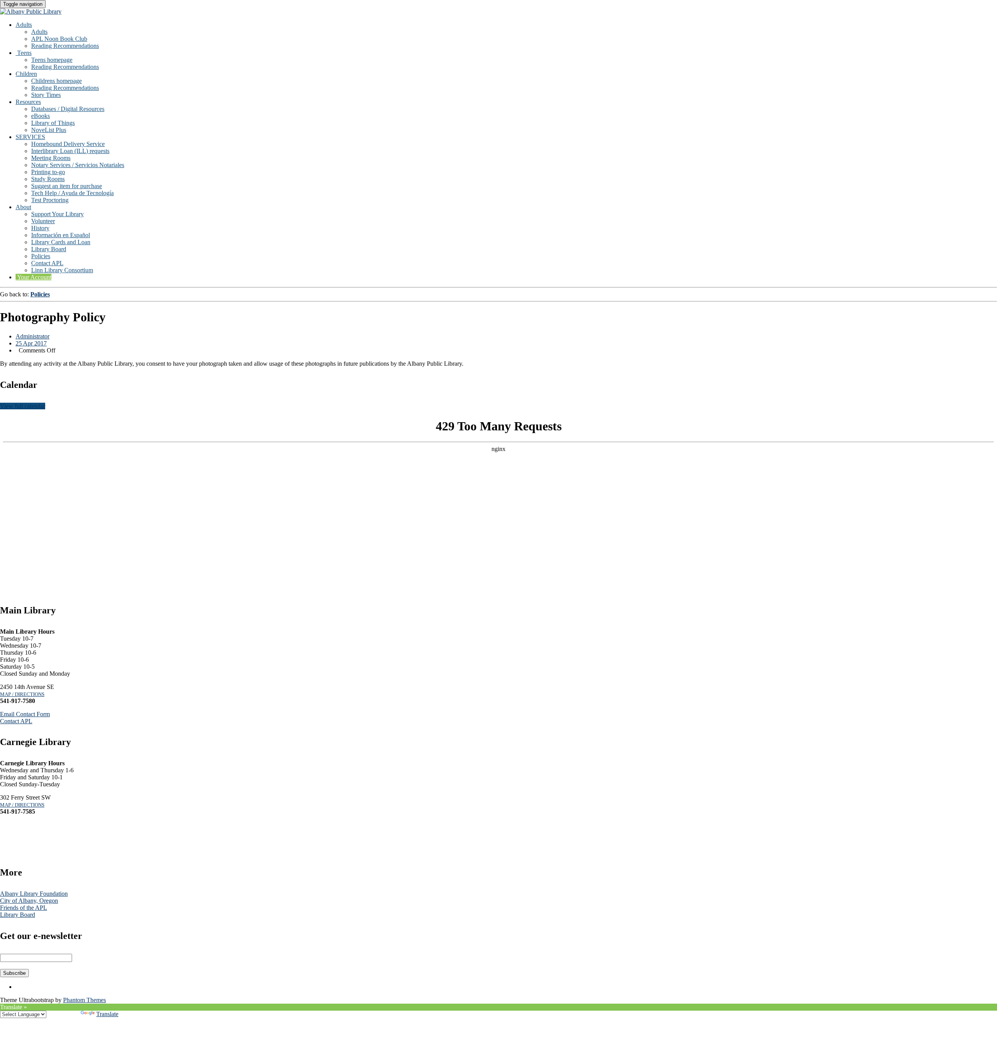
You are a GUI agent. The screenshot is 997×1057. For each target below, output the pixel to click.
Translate (107, 1014)
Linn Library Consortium (62, 270)
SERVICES (30, 137)
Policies (40, 256)
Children (26, 73)
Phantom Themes (84, 1000)
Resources (28, 102)
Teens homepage (51, 59)
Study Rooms (48, 179)
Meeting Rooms (50, 158)
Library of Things (53, 123)
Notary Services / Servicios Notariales (77, 165)
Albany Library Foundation (34, 893)
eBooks (40, 116)
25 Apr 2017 (31, 343)
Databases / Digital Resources (67, 109)
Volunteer (43, 221)
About (23, 207)
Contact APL (47, 263)
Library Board (48, 249)
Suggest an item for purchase (66, 186)
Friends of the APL (23, 907)
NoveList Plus (48, 130)
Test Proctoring (50, 200)
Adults (24, 24)
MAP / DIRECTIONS (22, 694)
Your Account (33, 277)
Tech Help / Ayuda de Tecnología (72, 193)
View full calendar (22, 406)
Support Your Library (57, 214)
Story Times (46, 95)
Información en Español (60, 235)
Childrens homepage (56, 81)
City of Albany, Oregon (29, 900)
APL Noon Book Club (59, 38)
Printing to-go (48, 172)
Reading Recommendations (65, 45)
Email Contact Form (25, 714)
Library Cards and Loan (60, 242)
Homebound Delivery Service (68, 144)
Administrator (32, 336)
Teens (24, 52)
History (40, 228)
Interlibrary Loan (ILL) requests (70, 151)
